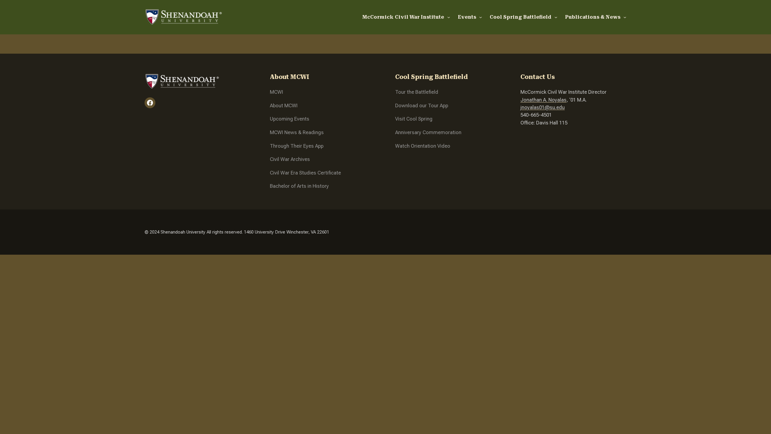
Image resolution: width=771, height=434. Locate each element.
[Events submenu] (480, 17)
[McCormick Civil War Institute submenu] (448, 17)
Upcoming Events (289, 119)
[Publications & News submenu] (624, 17)
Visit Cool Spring (413, 119)
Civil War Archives (290, 159)
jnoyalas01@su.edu (542, 107)
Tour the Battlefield (416, 92)
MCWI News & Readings (297, 132)
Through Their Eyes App (296, 146)
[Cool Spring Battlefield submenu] (555, 17)
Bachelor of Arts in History (299, 186)
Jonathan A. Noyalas (543, 100)
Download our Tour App (421, 105)
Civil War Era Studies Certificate (305, 173)
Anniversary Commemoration (428, 132)
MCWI (276, 92)
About (277, 105)
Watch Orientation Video (422, 146)
